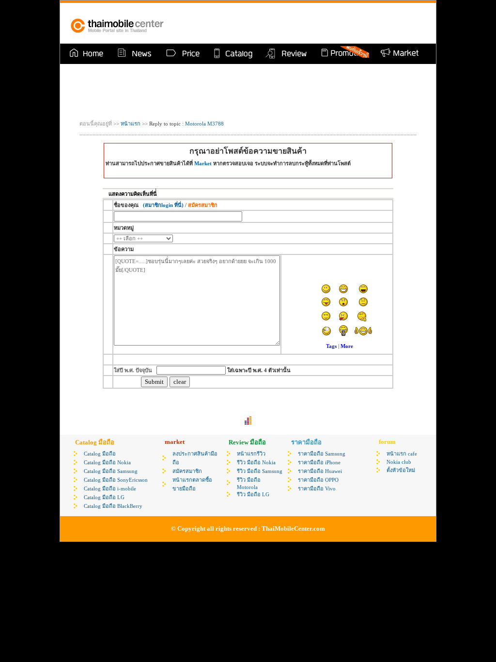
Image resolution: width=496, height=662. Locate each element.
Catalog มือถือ (100, 454)
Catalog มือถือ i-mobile (110, 488)
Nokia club (399, 462)
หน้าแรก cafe (402, 454)
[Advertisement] (313, 23)
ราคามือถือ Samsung (321, 454)
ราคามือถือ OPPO (318, 480)
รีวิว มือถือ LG (253, 494)
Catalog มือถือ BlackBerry (113, 506)
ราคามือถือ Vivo (317, 488)
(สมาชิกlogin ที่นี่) (163, 205)
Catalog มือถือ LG (104, 497)
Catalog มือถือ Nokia (107, 462)
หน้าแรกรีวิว (251, 454)
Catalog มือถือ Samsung (111, 471)
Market (203, 163)
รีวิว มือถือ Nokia (256, 462)
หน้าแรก (129, 123)
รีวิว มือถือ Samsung (259, 471)
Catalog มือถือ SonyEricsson (116, 480)
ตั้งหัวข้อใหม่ (401, 470)
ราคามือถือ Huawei (320, 471)
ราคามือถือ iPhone (319, 462)
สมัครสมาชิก (187, 471)
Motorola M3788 (204, 123)
